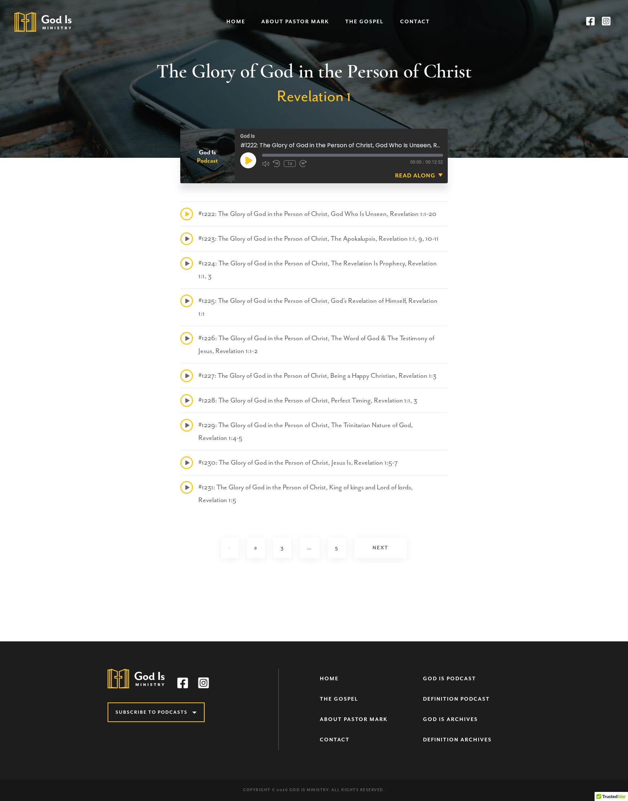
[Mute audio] (265, 163)
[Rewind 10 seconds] (276, 163)
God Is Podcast (449, 679)
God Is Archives (450, 719)
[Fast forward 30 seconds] (303, 163)
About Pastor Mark (295, 22)
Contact (415, 22)
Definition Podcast (456, 699)
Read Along (415, 175)
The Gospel (364, 22)
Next (381, 548)
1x (289, 163)
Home (235, 22)
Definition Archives (457, 740)
